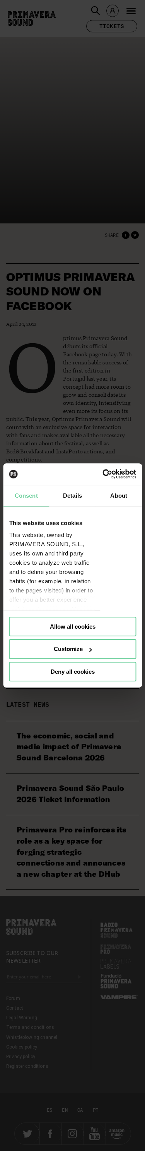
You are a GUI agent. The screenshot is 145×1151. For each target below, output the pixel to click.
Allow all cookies (73, 626)
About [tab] (118, 495)
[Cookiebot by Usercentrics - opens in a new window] (103, 474)
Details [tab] (72, 495)
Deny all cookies (73, 671)
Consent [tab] (26, 495)
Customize (68, 649)
